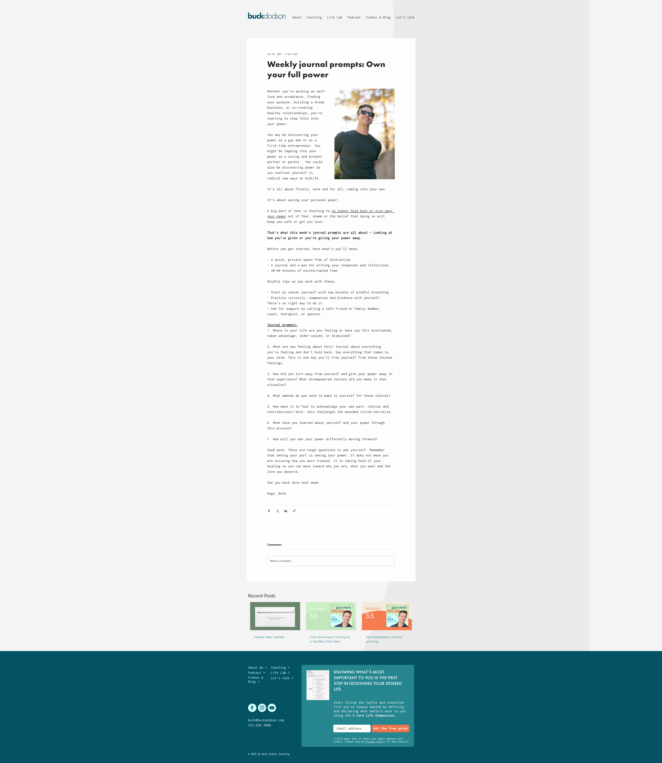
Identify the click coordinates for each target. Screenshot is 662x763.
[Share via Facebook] (268, 511)
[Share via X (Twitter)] (277, 511)
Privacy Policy (375, 741)
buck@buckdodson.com (266, 720)
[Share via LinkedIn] (285, 511)
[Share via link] (294, 511)
